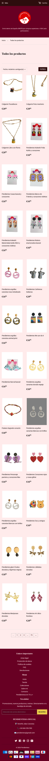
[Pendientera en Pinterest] (24, 741)
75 (31, 635)
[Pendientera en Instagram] (28, 741)
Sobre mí (24, 689)
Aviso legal (24, 658)
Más (6, 3)
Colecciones (24, 685)
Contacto (24, 692)
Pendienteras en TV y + (24, 695)
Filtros (43, 69)
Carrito (44, 3)
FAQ (24, 667)
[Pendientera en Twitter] (16, 741)
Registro (42, 712)
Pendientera (25, 747)
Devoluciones (24, 670)
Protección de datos (24, 661)
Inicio (3, 40)
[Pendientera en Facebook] (20, 741)
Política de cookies (24, 664)
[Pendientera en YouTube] (32, 741)
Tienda (24, 682)
